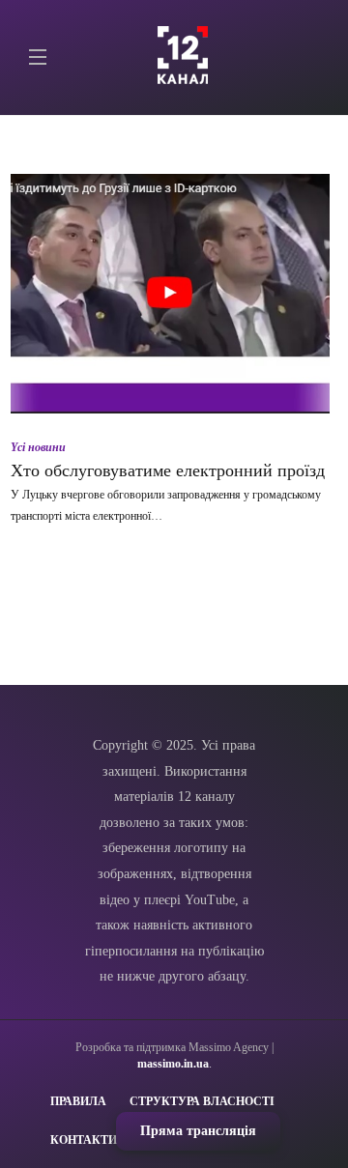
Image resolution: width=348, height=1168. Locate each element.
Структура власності (202, 1101)
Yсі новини (38, 447)
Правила (78, 1101)
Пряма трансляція (198, 1131)
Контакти (83, 1140)
